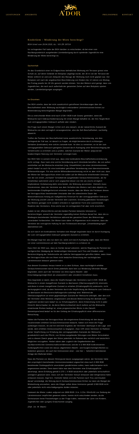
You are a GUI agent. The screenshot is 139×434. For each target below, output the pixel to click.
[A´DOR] (70, 11)
